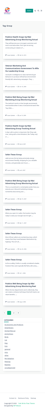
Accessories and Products (14, 325)
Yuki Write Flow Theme (26, 403)
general (7, 349)
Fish (6, 346)
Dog (6, 343)
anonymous (9, 334)
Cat (6, 340)
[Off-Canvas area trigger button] (41, 11)
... (23, 47)
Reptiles (7, 365)
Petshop (7, 362)
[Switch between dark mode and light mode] (35, 11)
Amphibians (9, 328)
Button (29, 11)
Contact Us (12, 398)
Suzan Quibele (11, 55)
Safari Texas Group (13, 154)
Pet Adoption (9, 358)
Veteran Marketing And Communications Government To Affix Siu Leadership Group (22, 68)
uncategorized (10, 368)
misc (6, 352)
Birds (6, 337)
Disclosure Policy (23, 398)
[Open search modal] (38, 11)
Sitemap (33, 398)
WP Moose (17, 406)
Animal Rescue (10, 331)
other (7, 355)
